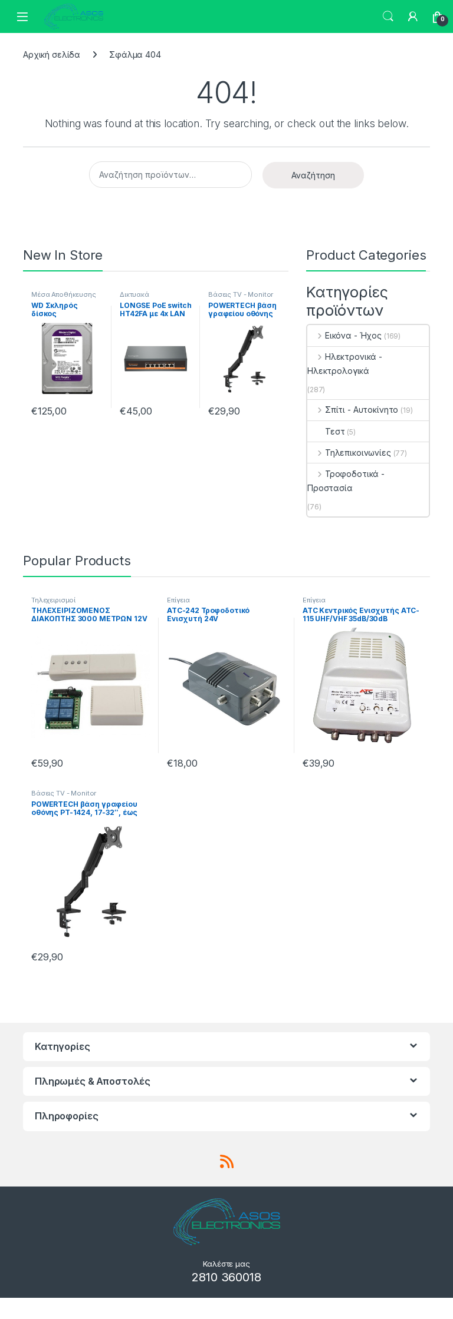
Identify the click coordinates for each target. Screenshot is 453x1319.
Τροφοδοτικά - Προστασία (346, 481)
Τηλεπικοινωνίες (358, 453)
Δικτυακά (134, 294)
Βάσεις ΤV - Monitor (240, 294)
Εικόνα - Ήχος (353, 335)
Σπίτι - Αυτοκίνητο (361, 410)
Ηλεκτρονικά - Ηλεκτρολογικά (344, 364)
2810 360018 (226, 1277)
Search (388, 16)
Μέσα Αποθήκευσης (63, 294)
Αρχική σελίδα (51, 54)
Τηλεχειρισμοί (53, 600)
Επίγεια (178, 600)
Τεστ (334, 431)
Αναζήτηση (313, 175)
